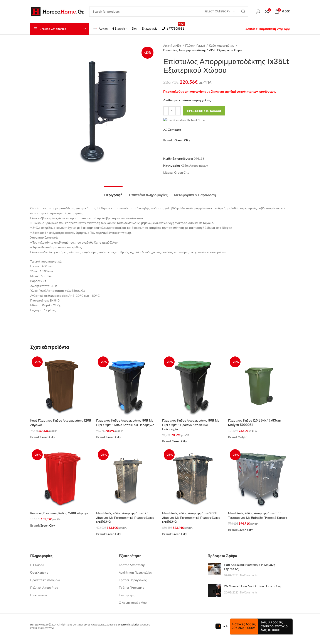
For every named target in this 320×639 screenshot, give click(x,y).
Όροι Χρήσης (39, 572)
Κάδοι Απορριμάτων (222, 45)
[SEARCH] (243, 12)
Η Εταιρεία (37, 565)
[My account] (258, 11)
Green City (182, 140)
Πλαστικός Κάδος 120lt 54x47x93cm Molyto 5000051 (254, 422)
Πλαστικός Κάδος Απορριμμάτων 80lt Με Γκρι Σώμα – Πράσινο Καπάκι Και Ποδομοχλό (190, 424)
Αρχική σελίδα (172, 45)
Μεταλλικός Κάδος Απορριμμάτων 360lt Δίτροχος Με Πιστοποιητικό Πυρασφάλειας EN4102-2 (191, 517)
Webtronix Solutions (129, 624)
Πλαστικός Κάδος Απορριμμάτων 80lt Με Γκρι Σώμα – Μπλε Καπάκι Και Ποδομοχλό (125, 422)
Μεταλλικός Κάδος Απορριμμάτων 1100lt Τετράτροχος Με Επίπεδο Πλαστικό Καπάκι (257, 515)
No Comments (249, 575)
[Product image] (61, 386)
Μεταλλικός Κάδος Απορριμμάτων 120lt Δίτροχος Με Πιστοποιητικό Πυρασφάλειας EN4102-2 (125, 517)
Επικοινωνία (38, 595)
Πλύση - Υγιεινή (195, 45)
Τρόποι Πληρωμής (131, 587)
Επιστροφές (127, 595)
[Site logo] (57, 11)
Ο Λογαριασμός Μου (133, 602)
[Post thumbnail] (214, 570)
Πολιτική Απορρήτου (44, 587)
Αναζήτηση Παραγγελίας (135, 572)
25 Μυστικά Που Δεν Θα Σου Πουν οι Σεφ (252, 586)
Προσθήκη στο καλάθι (204, 111)
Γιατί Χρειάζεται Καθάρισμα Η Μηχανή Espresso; (249, 567)
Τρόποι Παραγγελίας (133, 580)
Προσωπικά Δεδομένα (45, 580)
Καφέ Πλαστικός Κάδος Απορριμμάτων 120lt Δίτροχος (60, 422)
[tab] (113, 192)
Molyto (242, 437)
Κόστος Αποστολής (132, 565)
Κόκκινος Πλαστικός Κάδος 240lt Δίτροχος (59, 513)
